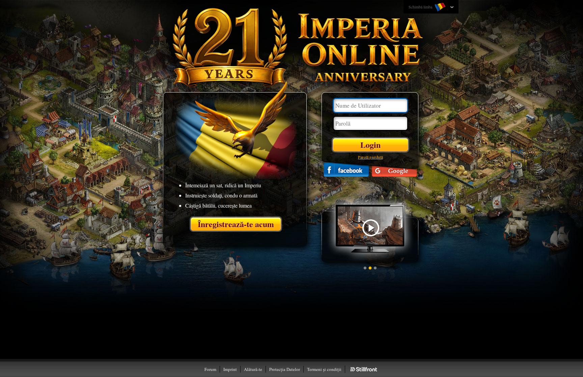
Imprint (230, 369)
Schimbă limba (421, 6)
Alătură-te (253, 369)
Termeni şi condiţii (324, 369)
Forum (210, 369)
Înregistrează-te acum (236, 224)
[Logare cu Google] (394, 169)
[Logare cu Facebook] (346, 169)
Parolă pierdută (370, 157)
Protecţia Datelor (284, 369)
